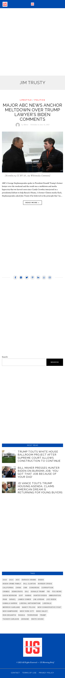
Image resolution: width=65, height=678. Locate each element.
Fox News (57, 591)
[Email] (49, 277)
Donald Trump (38, 591)
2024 (11, 580)
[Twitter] (26, 277)
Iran (5, 599)
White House (37, 619)
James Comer (24, 599)
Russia (21, 615)
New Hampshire (10, 611)
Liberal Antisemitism (30, 603)
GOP (21, 595)
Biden (41, 580)
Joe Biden (51, 599)
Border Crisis (45, 584)
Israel (12, 599)
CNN (25, 588)
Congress (34, 588)
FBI (48, 591)
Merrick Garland (11, 607)
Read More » (32, 202)
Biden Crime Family (12, 584)
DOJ (27, 591)
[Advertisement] (32, 41)
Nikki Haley (42, 611)
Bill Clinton (29, 584)
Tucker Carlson (11, 619)
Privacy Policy (46, 673)
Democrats (17, 591)
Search (5, 357)
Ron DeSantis (9, 615)
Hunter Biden (40, 595)
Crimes (6, 591)
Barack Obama (29, 580)
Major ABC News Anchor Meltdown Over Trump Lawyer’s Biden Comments (32, 112)
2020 (5, 580)
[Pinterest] (32, 277)
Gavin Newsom (10, 595)
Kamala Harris (10, 603)
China (18, 588)
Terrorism (32, 615)
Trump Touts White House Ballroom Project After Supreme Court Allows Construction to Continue (39, 456)
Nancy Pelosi (28, 607)
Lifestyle (26, 100)
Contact (15, 673)
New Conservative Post (49, 607)
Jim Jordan (38, 599)
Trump (43, 615)
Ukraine (25, 619)
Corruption (47, 588)
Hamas (28, 595)
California (8, 588)
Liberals (47, 603)
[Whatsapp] (44, 277)
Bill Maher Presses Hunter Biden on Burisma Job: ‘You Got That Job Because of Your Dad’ (39, 472)
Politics (39, 100)
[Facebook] (15, 277)
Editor (26, 125)
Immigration (55, 595)
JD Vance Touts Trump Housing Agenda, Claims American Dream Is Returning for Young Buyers (40, 488)
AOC (18, 580)
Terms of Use (29, 673)
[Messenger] (21, 277)
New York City (27, 611)
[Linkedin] (38, 277)
